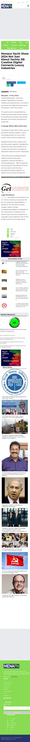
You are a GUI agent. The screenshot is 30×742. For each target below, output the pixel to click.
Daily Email (12, 725)
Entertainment (9, 48)
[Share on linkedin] (12, 85)
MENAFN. (11, 737)
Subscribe (16, 712)
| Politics (5, 45)
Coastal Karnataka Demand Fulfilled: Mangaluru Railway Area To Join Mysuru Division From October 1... (14, 437)
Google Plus (13, 723)
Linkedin (12, 727)
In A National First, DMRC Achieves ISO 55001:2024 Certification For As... (22, 305)
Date (3, 78)
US (5, 42)
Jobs (5, 693)
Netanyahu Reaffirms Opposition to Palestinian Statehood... (12, 505)
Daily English (8, 702)
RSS (11, 729)
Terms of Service (8, 682)
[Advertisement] (15, 24)
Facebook (12, 718)
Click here (14, 676)
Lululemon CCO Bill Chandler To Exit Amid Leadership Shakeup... (14, 596)
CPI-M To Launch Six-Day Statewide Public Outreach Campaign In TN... (14, 571)
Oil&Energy (24, 45)
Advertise (6, 689)
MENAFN (5, 91)
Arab (20, 42)
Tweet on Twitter (21, 82)
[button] (22, 2)
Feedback (6, 695)
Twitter (12, 720)
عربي (18, 2)
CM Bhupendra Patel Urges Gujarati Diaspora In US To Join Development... (13, 416)
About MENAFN (8, 691)
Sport (20, 48)
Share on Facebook (11, 82)
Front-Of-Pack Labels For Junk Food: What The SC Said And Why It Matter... (22, 289)
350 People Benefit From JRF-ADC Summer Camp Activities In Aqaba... (12, 549)
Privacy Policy (7, 684)
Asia (26, 42)
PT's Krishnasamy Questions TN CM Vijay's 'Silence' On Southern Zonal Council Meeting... (14, 474)
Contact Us (6, 687)
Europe (13, 42)
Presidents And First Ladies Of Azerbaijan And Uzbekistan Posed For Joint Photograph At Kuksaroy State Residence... (14, 530)
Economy (14, 45)
